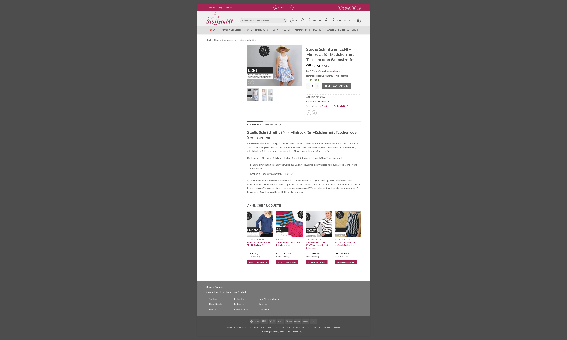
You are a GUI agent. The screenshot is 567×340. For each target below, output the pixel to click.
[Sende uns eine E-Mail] (354, 8)
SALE (215, 30)
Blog (220, 8)
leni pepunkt (240, 304)
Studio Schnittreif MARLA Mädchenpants (288, 244)
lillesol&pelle (215, 304)
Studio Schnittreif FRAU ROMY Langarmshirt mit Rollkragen (317, 245)
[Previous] (252, 65)
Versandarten (286, 327)
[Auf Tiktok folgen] (349, 8)
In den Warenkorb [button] (258, 262)
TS (303, 331)
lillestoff (213, 309)
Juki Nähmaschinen (269, 298)
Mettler (263, 304)
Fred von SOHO (242, 309)
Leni (319, 106)
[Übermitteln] (284, 20)
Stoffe (248, 30)
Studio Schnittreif (248, 39)
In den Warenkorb (336, 86)
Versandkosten (334, 71)
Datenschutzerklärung (327, 327)
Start (208, 39)
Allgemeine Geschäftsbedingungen (246, 327)
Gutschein (352, 30)
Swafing (213, 298)
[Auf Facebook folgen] (340, 8)
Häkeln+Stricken (335, 30)
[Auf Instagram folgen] (344, 8)
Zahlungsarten (304, 327)
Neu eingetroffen (231, 30)
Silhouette (264, 309)
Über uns (211, 8)
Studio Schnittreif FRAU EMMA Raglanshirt (258, 244)
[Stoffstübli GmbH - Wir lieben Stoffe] (220, 18)
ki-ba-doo (239, 298)
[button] (283, 7)
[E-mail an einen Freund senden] (314, 112)
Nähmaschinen (302, 30)
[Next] (297, 65)
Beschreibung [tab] (255, 124)
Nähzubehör (262, 30)
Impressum (272, 327)
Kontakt (229, 8)
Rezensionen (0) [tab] (273, 124)
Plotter (317, 30)
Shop (216, 39)
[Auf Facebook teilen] (309, 112)
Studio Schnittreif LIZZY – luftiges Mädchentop (347, 244)
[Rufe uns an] (359, 8)
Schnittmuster (281, 30)
